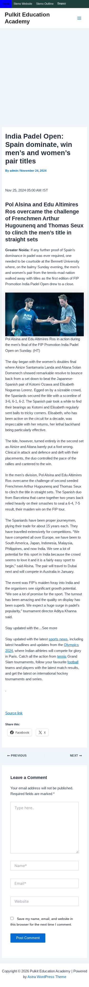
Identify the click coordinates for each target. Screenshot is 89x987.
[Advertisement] (44, 75)
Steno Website (23, 3)
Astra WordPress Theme (47, 977)
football (72, 662)
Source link (14, 713)
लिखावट (61, 3)
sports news (58, 639)
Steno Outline (45, 3)
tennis (61, 656)
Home (6, 3)
